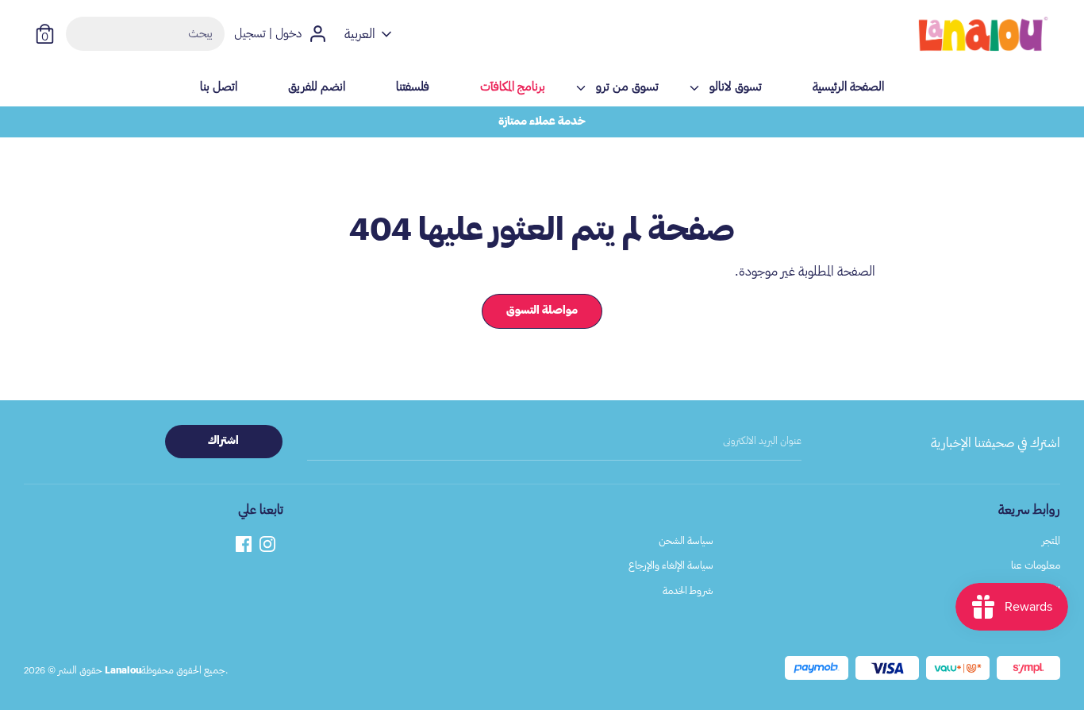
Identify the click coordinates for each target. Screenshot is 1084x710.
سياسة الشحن (686, 540)
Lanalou (123, 670)
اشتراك (223, 440)
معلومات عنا (1035, 565)
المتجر (1051, 540)
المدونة (1048, 590)
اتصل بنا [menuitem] (218, 87)
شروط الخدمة (688, 590)
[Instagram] (267, 542)
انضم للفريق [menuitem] (316, 87)
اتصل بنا (1044, 615)
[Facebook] (244, 542)
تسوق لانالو (735, 87)
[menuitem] (512, 92)
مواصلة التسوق (542, 310)
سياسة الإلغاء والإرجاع (670, 565)
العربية (359, 34)
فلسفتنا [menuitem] (412, 87)
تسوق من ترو (627, 87)
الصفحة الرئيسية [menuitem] (848, 87)
